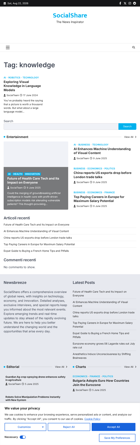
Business (84, 144)
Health (17, 174)
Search (8, 121)
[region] (70, 424)
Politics (109, 168)
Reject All (69, 426)
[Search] (133, 47)
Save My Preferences (117, 437)
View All (129, 136)
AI (5, 77)
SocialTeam (13, 95)
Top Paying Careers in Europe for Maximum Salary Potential (99, 199)
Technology (31, 77)
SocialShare (70, 15)
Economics (95, 168)
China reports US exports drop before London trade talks (38, 237)
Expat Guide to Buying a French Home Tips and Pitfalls (36, 250)
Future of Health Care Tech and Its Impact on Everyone (33, 180)
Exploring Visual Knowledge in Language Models (22, 86)
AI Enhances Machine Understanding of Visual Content (36, 231)
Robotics (14, 77)
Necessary (11, 436)
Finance (109, 192)
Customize (24, 426)
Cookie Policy (92, 418)
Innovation (32, 174)
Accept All (113, 426)
